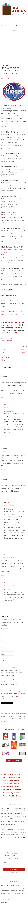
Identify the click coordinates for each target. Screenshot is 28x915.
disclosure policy (5, 899)
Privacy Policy (14, 872)
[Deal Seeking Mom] (14, 16)
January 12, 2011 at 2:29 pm (7, 482)
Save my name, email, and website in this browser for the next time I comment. (12, 672)
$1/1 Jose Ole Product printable (12, 156)
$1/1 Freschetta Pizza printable (12, 169)
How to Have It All (10, 333)
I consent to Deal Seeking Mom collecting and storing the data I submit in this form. (13, 695)
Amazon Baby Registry (11, 793)
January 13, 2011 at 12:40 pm (8, 557)
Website (4, 661)
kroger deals (9, 340)
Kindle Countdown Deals (11, 777)
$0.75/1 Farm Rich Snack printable (13, 215)
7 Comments (8, 78)
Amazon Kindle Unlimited (12, 790)
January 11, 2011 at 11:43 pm (8, 378)
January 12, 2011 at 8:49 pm (10, 505)
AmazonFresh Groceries (11, 780)
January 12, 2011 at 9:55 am (10, 407)
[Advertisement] (14, 47)
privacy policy (14, 899)
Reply (3, 397)
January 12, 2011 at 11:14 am (8, 451)
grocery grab (9, 338)
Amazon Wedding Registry (12, 796)
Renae (6, 404)
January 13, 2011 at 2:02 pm (10, 585)
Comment (5, 629)
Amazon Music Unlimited (11, 787)
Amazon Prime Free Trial (11, 783)
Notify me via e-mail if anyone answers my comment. (12, 683)
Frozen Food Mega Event (10, 314)
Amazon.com (4, 896)
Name (4, 647)
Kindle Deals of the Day (11, 774)
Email (4, 654)
